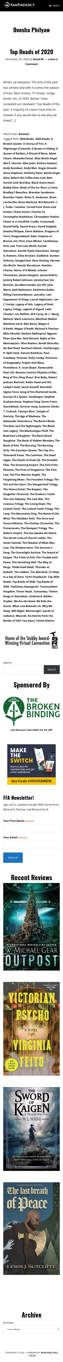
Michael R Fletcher (47, 328)
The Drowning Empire (24, 465)
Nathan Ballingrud (33, 333)
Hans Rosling (40, 260)
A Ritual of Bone (37, 153)
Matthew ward (12, 324)
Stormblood (10, 406)
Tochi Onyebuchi (36, 577)
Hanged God (23, 260)
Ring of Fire (10, 377)
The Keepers (34, 489)
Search (7, 662)
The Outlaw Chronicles (38, 523)
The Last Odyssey (14, 499)
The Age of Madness (27, 416)
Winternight (33, 611)
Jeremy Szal (41, 280)
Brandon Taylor (13, 197)
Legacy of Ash (24, 304)
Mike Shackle (11, 333)
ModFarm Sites (49, 1353)
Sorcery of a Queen (15, 397)
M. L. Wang (52, 314)
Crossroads (47, 221)
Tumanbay (40, 591)
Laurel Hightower (41, 299)
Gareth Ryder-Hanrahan (33, 251)
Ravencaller (45, 367)
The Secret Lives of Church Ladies (24, 538)
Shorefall (46, 387)
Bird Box (24, 182)
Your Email (15, 837)
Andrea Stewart (47, 163)
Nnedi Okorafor (48, 343)
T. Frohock (10, 411)
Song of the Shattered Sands (38, 392)
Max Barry (30, 324)
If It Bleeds (29, 270)
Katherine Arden (43, 290)
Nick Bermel (30, 338)
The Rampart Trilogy (34, 528)
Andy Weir (30, 168)
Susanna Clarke (49, 406)
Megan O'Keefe (24, 328)
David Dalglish (47, 226)
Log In (32, 1356)
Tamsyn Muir (26, 411)
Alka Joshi (29, 163)
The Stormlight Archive (25, 552)
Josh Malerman (22, 290)
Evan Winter (34, 241)
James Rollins (48, 275)
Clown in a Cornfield (16, 221)
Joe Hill (41, 285)
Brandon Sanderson (41, 192)
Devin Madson (34, 231)
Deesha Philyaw (13, 231)
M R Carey (37, 314)
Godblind (42, 255)
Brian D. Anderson (36, 197)
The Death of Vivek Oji (26, 460)
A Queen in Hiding (43, 148)
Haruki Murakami (28, 265)
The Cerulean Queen (23, 450)
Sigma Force (11, 392)
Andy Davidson (13, 168)
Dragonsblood (20, 236)
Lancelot (39, 294)
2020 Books (27, 139)
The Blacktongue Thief (33, 431)
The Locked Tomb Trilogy (37, 509)
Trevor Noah (24, 591)
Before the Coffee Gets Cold (28, 178)
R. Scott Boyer (28, 367)
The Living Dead (35, 504)
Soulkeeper (36, 397)
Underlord (35, 596)
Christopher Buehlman (18, 217)
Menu (56, 5)
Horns (17, 270)
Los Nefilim (22, 314)
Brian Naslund (27, 202)
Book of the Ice (29, 187)
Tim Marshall (38, 572)
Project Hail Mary (33, 363)
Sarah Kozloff (30, 387)
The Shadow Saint (21, 547)
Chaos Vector (21, 212)
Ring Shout (26, 377)
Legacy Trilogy (12, 309)
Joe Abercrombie (25, 285)
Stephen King (31, 401)
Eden (34, 236)
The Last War (35, 499)
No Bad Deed (11, 348)
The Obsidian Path (23, 518)
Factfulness (50, 241)
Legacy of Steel (43, 304)
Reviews (24, 134)
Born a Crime (49, 187)
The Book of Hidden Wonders (35, 440)
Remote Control (26, 372)
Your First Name (18, 821)
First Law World (26, 246)
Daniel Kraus (28, 226)
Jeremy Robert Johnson (18, 280)
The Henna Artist (14, 489)
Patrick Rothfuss (31, 353)
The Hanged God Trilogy (42, 484)
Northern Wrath (31, 348)
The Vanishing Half (24, 562)
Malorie (8, 319)
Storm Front (49, 401)
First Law (9, 246)
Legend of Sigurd (33, 309)
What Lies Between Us (26, 606)
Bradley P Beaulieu (15, 192)
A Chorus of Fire (33, 144)
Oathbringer (51, 348)
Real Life (8, 372)
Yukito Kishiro (45, 620)
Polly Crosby (36, 358)
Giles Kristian (26, 255)
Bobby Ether (11, 187)
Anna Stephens (13, 173)
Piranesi (22, 358)
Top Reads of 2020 (31, 51)
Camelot (19, 207)
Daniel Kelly (11, 226)
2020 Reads (42, 139)
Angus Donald (47, 168)
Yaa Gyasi (28, 620)
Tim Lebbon (21, 572)
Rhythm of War (47, 372)
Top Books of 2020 (23, 582)
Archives (8, 1323)
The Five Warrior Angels (25, 474)
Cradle (35, 221)
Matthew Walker (46, 319)
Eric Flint (19, 241)
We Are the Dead (24, 601)
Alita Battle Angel (45, 158)
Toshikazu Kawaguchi (24, 586)
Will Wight (17, 611)
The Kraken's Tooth (42, 494)
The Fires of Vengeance (29, 470)
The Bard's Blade (44, 421)
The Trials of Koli (24, 557)
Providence (10, 367)
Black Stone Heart (43, 182)
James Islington (29, 275)
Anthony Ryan (33, 173)
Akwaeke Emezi (23, 158)
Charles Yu (38, 212)
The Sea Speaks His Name (40, 533)
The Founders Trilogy (39, 479)
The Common (33, 455)
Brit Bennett (46, 202)
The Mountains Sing (24, 513)
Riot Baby (41, 377)
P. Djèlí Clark (11, 353)
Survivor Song (28, 406)
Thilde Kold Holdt (23, 567)
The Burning (28, 445)
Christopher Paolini (46, 217)
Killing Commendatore (17, 294)
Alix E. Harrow (12, 163)
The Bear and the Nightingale (22, 426)
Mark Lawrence (24, 319)
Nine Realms (29, 343)
